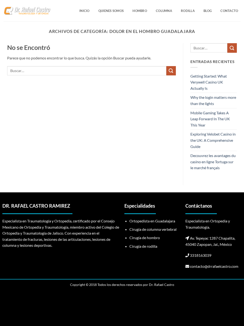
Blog (207, 11)
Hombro (139, 11)
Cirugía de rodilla (143, 246)
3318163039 (200, 255)
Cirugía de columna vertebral (153, 229)
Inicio (84, 11)
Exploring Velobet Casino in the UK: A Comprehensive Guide (213, 140)
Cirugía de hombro (144, 237)
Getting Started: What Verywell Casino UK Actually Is (208, 82)
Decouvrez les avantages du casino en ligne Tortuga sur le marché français (213, 161)
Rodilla (188, 11)
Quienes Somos (111, 11)
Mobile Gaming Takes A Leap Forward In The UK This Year (210, 118)
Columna (164, 11)
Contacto (229, 11)
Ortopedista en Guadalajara (152, 221)
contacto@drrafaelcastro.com (214, 266)
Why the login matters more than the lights (213, 100)
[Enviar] (171, 70)
